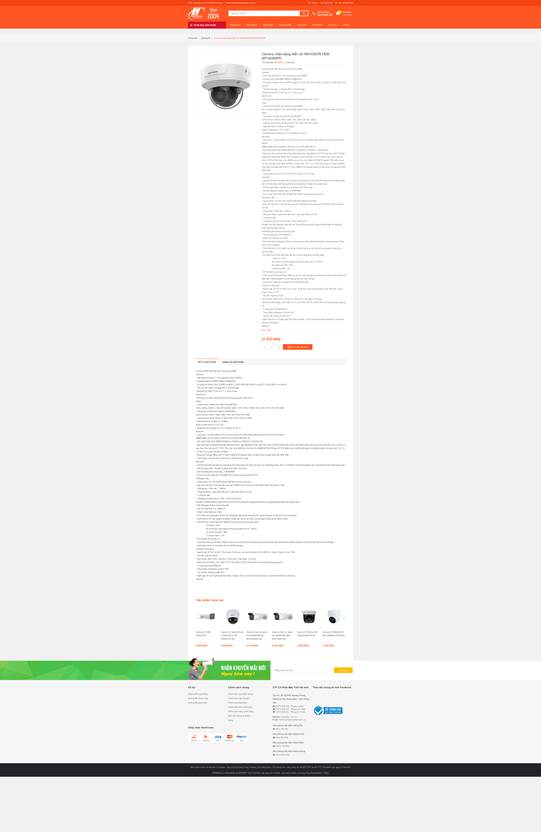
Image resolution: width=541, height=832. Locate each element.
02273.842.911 (282, 712)
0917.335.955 (282, 729)
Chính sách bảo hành (237, 703)
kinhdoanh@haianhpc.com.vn (292, 720)
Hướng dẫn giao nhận (197, 703)
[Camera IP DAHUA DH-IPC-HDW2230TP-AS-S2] (334, 616)
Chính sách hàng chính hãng (240, 711)
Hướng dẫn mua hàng (197, 694)
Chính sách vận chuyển (238, 698)
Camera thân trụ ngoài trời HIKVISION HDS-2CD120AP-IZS (282, 635)
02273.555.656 (282, 755)
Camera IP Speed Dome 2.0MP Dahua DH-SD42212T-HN (232, 635)
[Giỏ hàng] (338, 13)
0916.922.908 (282, 737)
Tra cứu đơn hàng (346, 2)
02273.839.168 (324, 14)
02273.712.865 (282, 746)
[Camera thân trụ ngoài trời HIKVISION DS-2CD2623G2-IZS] (258, 616)
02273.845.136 (282, 709)
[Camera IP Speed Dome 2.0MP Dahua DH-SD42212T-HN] (232, 616)
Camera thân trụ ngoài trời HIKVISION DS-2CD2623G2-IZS (257, 635)
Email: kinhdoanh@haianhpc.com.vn (241, 2)
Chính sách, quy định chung (240, 694)
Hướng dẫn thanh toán (198, 698)
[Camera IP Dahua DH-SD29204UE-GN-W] (308, 616)
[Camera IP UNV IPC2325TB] (207, 616)
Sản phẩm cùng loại (210, 600)
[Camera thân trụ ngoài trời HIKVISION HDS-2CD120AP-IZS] (283, 616)
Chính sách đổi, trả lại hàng (240, 707)
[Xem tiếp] (266, 330)
